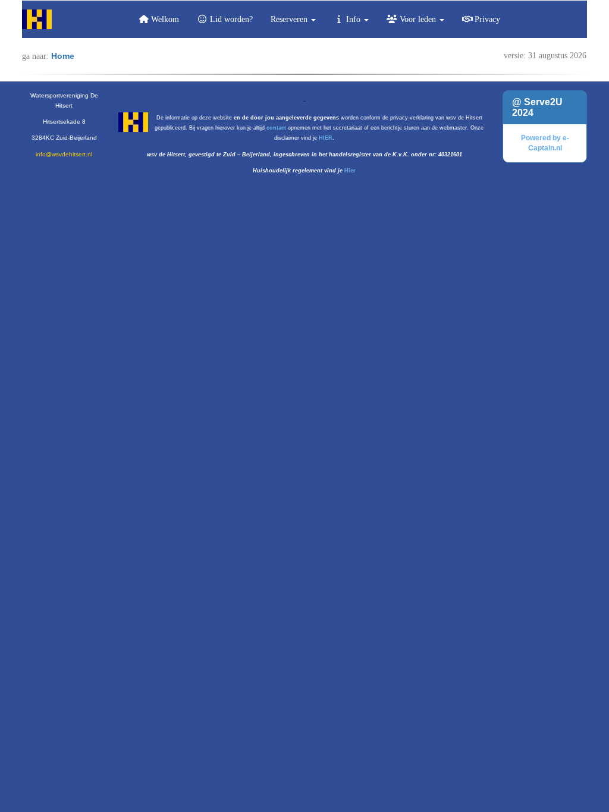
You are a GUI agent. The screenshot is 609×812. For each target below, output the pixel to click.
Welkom (164, 19)
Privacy (486, 19)
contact (276, 128)
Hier (350, 171)
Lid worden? (230, 19)
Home (62, 56)
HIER (325, 138)
